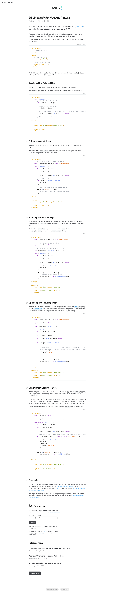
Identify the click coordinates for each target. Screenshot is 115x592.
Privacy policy (64, 589)
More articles (34, 573)
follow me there (54, 512)
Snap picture (78, 44)
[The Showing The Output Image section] (26, 217)
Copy (84, 44)
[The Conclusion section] (26, 480)
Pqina (54, 7)
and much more (34, 497)
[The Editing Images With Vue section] (26, 141)
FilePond (45, 531)
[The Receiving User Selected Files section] (26, 83)
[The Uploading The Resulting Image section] (26, 302)
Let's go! (32, 522)
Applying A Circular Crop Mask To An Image (45, 563)
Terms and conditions (52, 589)
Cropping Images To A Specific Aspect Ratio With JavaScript (51, 548)
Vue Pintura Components (65, 486)
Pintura (80, 26)
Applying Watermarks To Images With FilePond (46, 556)
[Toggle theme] (113, 2)
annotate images (78, 496)
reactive (58, 488)
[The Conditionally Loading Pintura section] (26, 387)
